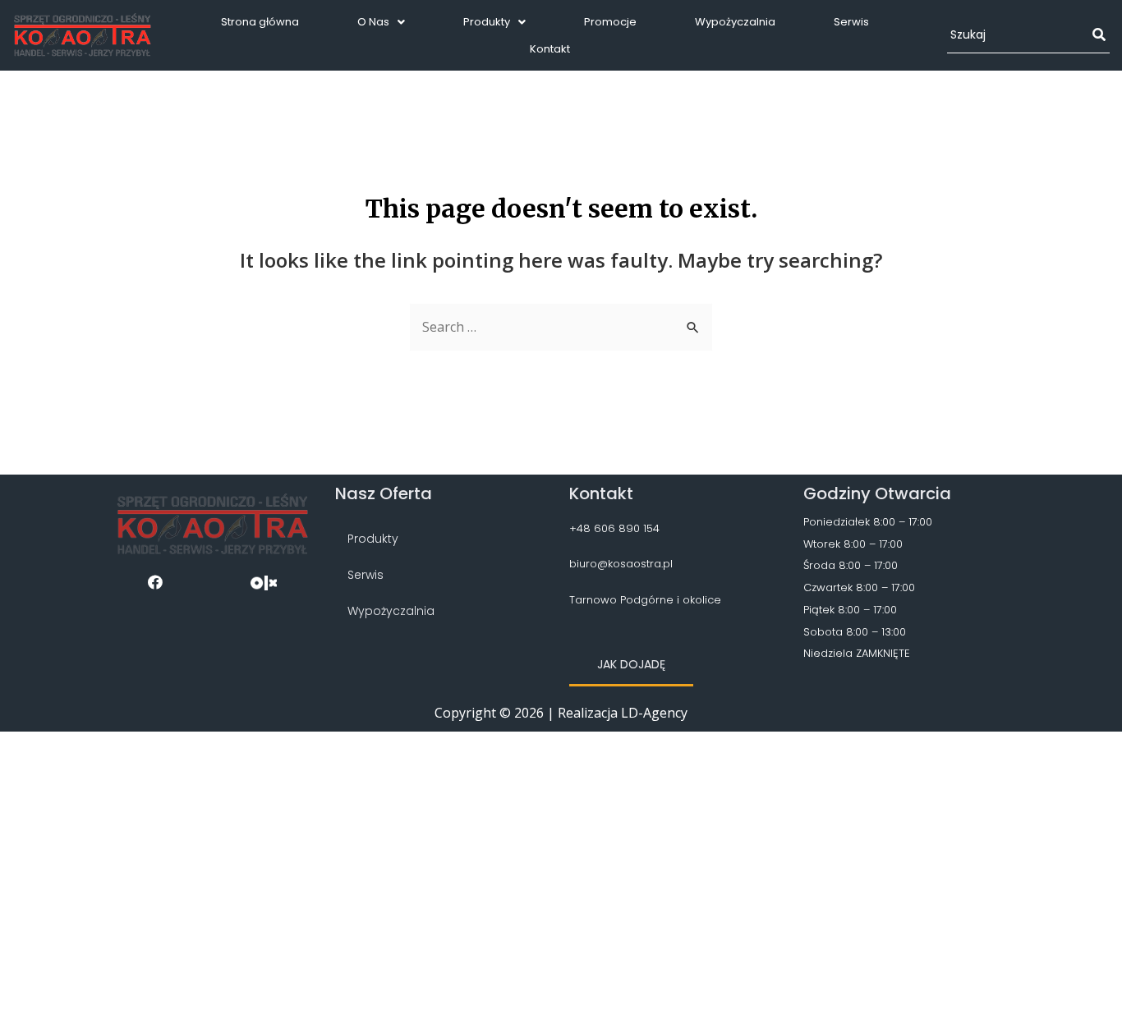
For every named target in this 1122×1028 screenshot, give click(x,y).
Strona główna (260, 22)
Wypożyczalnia (735, 22)
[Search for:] (561, 327)
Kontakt (550, 49)
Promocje (610, 22)
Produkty (486, 22)
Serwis (851, 22)
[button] (631, 665)
